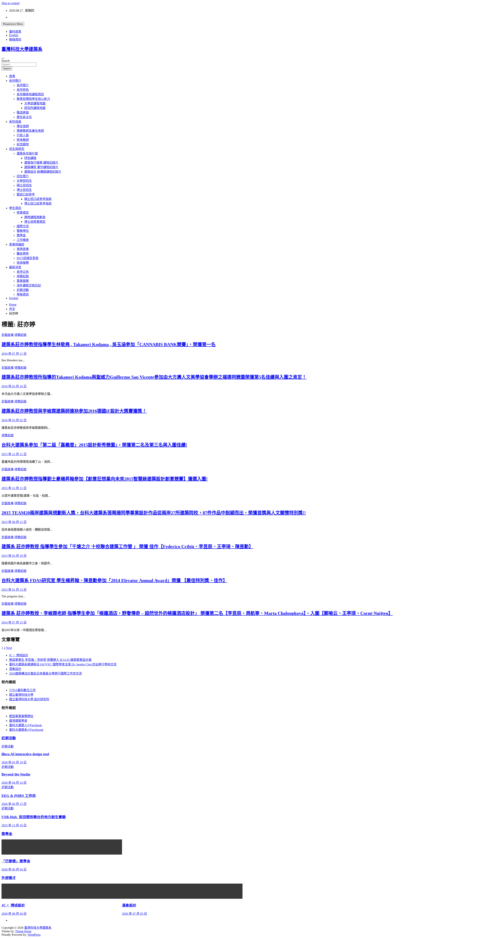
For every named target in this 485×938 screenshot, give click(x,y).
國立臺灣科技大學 (21, 694)
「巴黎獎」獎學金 (16, 861)
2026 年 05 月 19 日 (14, 762)
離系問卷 (23, 253)
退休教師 (23, 139)
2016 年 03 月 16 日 (14, 386)
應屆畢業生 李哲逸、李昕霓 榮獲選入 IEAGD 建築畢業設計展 (50, 659)
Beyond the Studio (16, 774)
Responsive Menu (13, 24)
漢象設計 (15, 669)
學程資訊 (23, 294)
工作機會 (23, 240)
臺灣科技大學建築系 (22, 49)
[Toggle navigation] (3, 58)
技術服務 (23, 262)
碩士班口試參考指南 (38, 199)
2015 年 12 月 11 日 (14, 454)
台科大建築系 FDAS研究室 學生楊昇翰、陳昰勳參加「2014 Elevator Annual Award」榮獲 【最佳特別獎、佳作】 (114, 580)
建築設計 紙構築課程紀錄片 (42, 171)
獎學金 (21, 235)
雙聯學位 (23, 230)
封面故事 (8, 334)
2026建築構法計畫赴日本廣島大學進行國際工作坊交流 (45, 673)
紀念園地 (23, 144)
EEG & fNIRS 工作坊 (19, 796)
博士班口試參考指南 (38, 203)
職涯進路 (23, 112)
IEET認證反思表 (27, 258)
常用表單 (23, 249)
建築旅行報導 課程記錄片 (41, 162)
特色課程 (30, 158)
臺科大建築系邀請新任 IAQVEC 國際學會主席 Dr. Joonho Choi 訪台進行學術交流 (63, 664)
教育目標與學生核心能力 (33, 98)
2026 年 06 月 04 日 (14, 869)
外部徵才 (9, 878)
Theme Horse (23, 931)
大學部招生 (24, 180)
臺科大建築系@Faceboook (26, 729)
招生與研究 (16, 149)
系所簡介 (15, 80)
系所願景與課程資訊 (30, 94)
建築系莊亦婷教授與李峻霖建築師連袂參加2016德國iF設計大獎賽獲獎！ (74, 411)
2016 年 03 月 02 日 (14, 420)
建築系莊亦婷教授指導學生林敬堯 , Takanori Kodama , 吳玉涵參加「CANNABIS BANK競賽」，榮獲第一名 (109, 344)
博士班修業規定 (34, 221)
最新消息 (15, 267)
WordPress (34, 934)
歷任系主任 (24, 117)
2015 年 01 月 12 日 (14, 589)
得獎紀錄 (23, 276)
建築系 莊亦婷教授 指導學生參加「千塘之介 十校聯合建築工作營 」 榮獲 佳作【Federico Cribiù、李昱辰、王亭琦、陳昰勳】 (127, 546)
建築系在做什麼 (27, 153)
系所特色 (23, 89)
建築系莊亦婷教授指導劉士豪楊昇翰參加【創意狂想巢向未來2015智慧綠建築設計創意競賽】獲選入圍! (105, 478)
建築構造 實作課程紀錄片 (41, 167)
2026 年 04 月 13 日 (14, 803)
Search (6, 60)
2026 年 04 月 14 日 (14, 782)
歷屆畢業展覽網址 (21, 716)
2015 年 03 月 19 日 (14, 555)
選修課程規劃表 (34, 217)
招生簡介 (23, 176)
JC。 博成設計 (18, 655)
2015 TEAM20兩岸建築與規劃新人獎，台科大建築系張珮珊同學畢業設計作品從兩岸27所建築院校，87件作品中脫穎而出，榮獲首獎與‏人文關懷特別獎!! (154, 512)
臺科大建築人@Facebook (25, 725)
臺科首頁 (15, 31)
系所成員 (15, 121)
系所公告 (23, 271)
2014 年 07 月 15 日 (14, 622)
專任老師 (23, 126)
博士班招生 (24, 189)
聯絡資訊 (15, 39)
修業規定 (23, 212)
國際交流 (23, 226)
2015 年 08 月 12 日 (14, 522)
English (13, 35)
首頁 (12, 76)
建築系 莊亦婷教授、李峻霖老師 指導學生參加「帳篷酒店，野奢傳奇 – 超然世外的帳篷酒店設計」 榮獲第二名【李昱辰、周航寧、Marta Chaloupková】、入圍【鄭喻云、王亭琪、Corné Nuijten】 (197, 613)
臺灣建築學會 (18, 720)
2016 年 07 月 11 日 (14, 353)
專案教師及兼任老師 (30, 130)
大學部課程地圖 (34, 103)
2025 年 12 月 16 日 (14, 825)
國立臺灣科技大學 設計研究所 (29, 699)
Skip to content (11, 3)
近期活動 (23, 290)
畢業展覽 (23, 280)
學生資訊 (15, 208)
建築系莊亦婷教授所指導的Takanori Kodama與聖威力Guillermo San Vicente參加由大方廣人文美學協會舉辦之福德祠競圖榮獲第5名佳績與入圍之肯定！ (154, 377)
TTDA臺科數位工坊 (22, 690)
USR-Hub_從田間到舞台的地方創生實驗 (34, 817)
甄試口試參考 (26, 194)
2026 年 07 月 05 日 (134, 913)
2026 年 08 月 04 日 (14, 913)
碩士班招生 (24, 185)
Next (9, 647)
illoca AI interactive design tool (25, 754)
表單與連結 (16, 244)
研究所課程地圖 (34, 108)
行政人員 (23, 135)
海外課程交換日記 (29, 285)
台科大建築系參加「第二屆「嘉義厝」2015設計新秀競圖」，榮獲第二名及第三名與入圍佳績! (94, 444)
